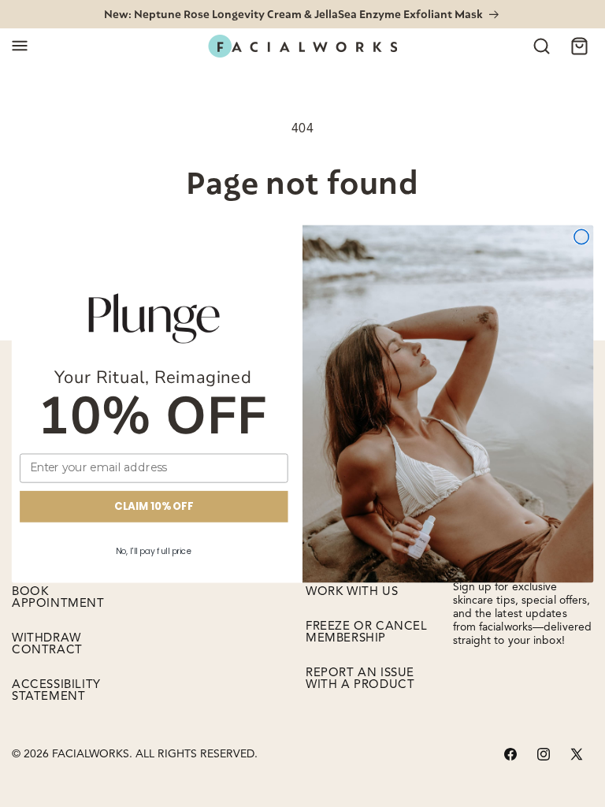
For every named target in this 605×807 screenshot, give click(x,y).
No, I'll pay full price (154, 550)
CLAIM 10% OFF (153, 506)
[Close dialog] (581, 236)
